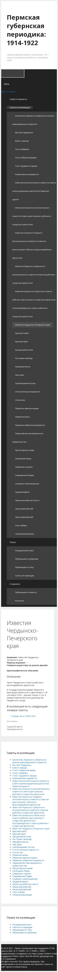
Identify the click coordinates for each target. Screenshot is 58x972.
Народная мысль (22, 366)
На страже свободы (24, 358)
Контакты (19, 600)
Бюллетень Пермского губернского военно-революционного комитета (29, 761)
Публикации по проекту (26, 592)
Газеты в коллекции (20, 107)
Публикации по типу (24, 567)
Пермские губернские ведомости (30, 425)
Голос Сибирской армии (25, 157)
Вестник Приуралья (24, 132)
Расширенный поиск (24, 550)
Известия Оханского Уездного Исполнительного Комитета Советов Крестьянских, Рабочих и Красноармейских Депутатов (30, 800)
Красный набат (22, 333)
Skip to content (8, 91)
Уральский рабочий (24, 508)
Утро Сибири (21, 525)
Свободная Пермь (23, 458)
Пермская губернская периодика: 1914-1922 (26, 30)
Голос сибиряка (22, 149)
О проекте (15, 584)
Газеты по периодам (24, 575)
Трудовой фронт (22, 492)
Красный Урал (21, 341)
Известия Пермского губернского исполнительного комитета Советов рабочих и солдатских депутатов (33, 274)
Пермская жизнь (22, 416)
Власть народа (22, 141)
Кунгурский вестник (24, 350)
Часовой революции (24, 534)
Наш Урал (19, 375)
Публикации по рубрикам (26, 559)
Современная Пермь (24, 475)
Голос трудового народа (26, 166)
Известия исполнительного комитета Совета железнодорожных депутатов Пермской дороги (34, 191)
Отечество (20, 400)
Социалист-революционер (27, 483)
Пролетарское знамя (24, 450)
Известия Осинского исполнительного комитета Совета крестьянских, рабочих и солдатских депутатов (31, 216)
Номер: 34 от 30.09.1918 (23, 716)
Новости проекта (18, 99)
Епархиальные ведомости (27, 174)
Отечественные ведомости (27, 391)
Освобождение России (25, 383)
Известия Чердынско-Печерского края (32, 325)
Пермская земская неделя (27, 408)
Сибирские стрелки (24, 467)
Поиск (13, 542)
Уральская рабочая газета (27, 500)
